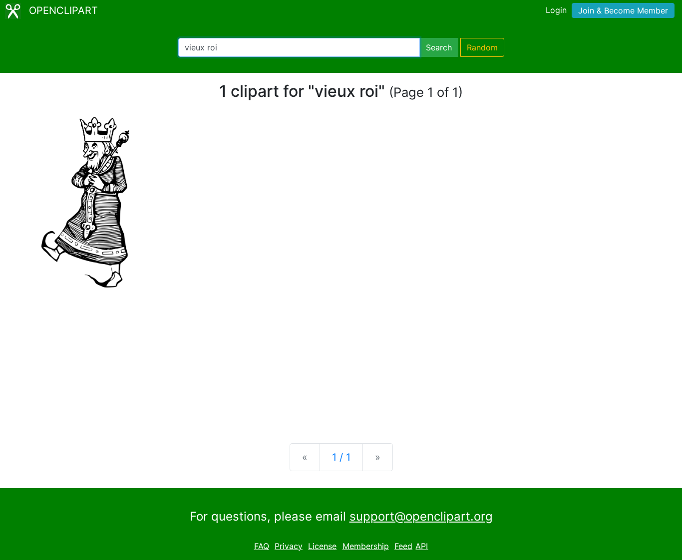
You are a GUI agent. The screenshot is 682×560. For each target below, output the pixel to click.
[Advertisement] (341, 357)
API (421, 546)
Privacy (289, 546)
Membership (365, 546)
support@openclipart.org (421, 516)
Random (482, 47)
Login (556, 10)
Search (439, 47)
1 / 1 (341, 457)
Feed (403, 546)
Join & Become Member (623, 10)
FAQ (261, 546)
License (322, 546)
